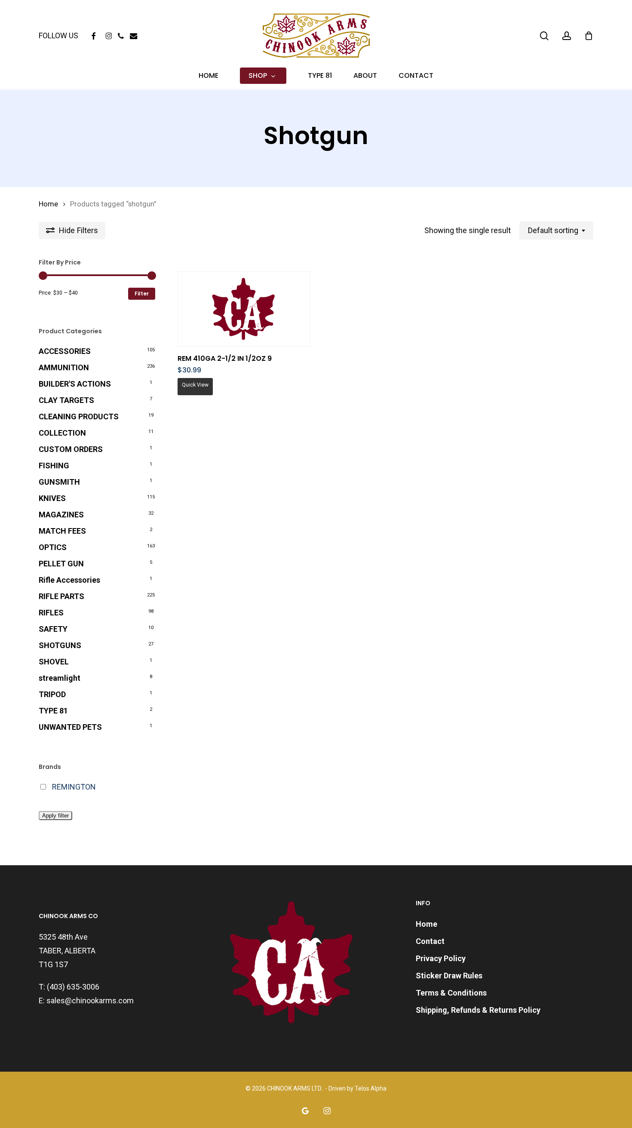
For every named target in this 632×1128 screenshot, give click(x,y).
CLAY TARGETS (66, 400)
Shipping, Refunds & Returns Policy (478, 1009)
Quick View (195, 385)
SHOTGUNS (60, 645)
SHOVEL (54, 661)
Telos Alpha (371, 1088)
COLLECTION (62, 432)
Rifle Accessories (69, 579)
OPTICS (53, 547)
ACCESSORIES (65, 351)
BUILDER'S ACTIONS (75, 383)
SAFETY (53, 628)
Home (48, 204)
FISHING (54, 465)
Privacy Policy (441, 958)
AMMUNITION (64, 367)
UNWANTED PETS (70, 727)
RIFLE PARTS (61, 596)
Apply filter (55, 815)
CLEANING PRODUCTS (79, 416)
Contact (430, 941)
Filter (142, 293)
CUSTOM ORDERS (71, 449)
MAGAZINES (61, 514)
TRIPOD (52, 694)
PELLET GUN (61, 563)
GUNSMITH (59, 481)
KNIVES (52, 498)
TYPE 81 (53, 710)
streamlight (59, 677)
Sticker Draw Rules (449, 975)
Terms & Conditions (451, 992)
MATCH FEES (62, 530)
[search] (544, 35)
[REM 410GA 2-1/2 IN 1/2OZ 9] (244, 309)
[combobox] (556, 230)
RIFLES (51, 612)
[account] (566, 35)
